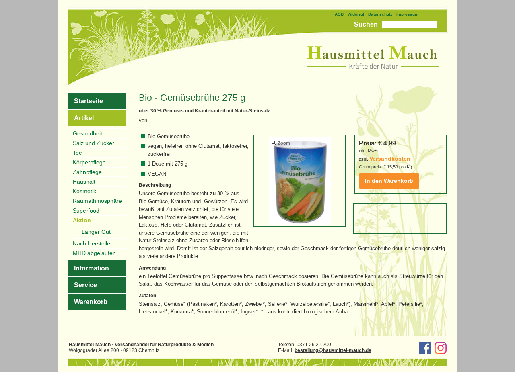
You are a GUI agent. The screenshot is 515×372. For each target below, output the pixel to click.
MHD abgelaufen (94, 253)
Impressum (407, 14)
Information (91, 268)
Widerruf (356, 14)
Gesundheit (87, 133)
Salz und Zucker (93, 143)
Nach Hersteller (92, 243)
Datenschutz (380, 14)
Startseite (88, 101)
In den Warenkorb (389, 181)
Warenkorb (90, 301)
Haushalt (84, 181)
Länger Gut (96, 232)
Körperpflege (89, 162)
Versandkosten (389, 158)
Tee (77, 152)
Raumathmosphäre (97, 201)
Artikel (84, 117)
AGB (339, 14)
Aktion (82, 220)
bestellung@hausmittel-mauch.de (333, 350)
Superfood (86, 210)
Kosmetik (84, 191)
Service (85, 285)
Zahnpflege (87, 172)
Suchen (366, 24)
